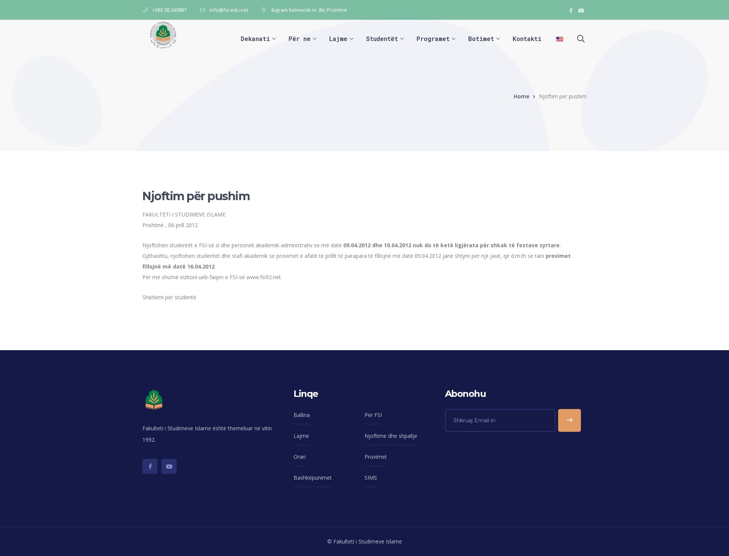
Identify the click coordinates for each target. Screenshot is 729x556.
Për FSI (373, 415)
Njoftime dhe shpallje (390, 435)
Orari (299, 456)
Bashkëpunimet (312, 477)
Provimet (375, 456)
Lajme (301, 435)
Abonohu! (569, 420)
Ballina (301, 415)
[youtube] (169, 466)
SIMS (370, 477)
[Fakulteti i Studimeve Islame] (163, 34)
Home (521, 96)
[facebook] (150, 466)
